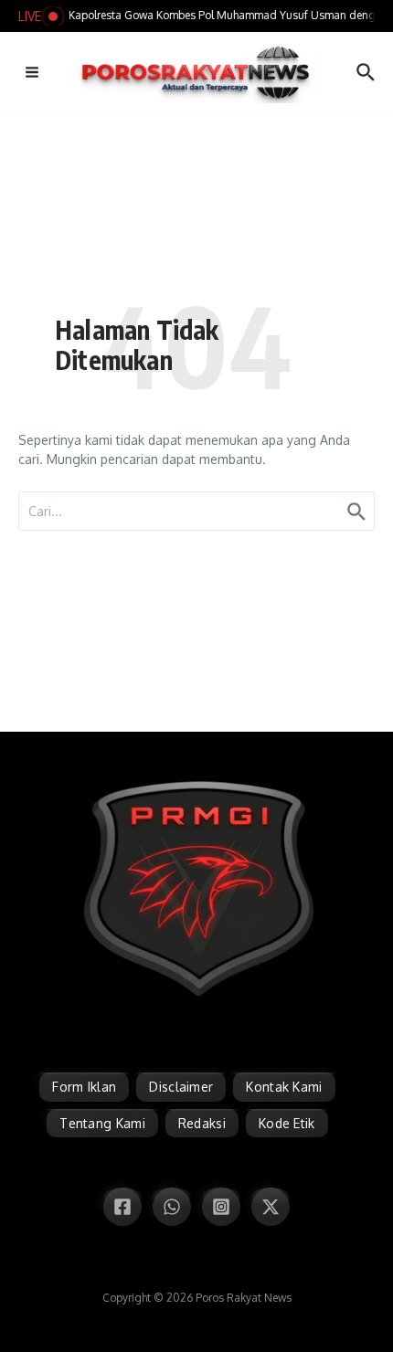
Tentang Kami (102, 1123)
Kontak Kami (284, 1086)
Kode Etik (287, 1123)
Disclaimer (181, 1086)
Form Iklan (84, 1086)
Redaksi (202, 1123)
